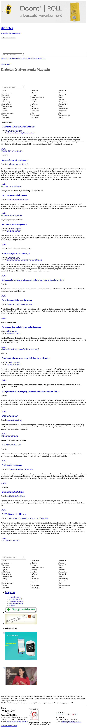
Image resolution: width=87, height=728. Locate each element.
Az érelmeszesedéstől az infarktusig (17, 300)
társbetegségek (65, 115)
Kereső (9, 64)
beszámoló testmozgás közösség (17, 164)
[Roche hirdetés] (21, 659)
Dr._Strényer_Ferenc (13, 258)
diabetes (34, 93)
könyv (62, 100)
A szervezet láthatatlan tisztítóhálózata (18, 126)
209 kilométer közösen (11, 445)
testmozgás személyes (14, 420)
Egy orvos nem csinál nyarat (14, 195)
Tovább (3, 149)
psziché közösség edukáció (16, 496)
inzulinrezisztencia (37, 97)
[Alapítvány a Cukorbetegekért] (34, 720)
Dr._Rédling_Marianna (14, 131)
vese (61, 117)
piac (33, 106)
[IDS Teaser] (21, 684)
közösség (6, 102)
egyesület (34, 95)
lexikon (34, 102)
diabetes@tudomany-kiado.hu (71, 722)
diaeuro (62, 93)
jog (61, 97)
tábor (5, 115)
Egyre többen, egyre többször (14, 160)
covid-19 (63, 91)
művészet (34, 104)
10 (9, 540)
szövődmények (8, 113)
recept (5, 109)
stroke (5, 111)
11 (11, 540)
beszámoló (35, 91)
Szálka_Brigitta (11, 331)
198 (17, 540)
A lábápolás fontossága (12, 465)
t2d (61, 113)
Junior (38, 58)
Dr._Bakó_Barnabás (13, 362)
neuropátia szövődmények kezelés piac (20, 469)
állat (4, 91)
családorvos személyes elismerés (18, 200)
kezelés (34, 100)
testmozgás (35, 117)
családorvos (7, 93)
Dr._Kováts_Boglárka (13, 229)
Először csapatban (10, 416)
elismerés (63, 95)
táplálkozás (35, 115)
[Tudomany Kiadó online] (8, 713)
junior (5, 100)
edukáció (6, 95)
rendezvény (64, 109)
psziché (62, 106)
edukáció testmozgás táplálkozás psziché (20, 133)
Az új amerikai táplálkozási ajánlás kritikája (21, 327)
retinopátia (35, 109)
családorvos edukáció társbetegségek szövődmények (24, 260)
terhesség (6, 117)
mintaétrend (7, 104)
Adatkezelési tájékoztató (9, 726)
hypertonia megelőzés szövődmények (19, 304)
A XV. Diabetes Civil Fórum (14, 514)
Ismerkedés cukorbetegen (13, 492)
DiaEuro (43, 58)
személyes (63, 111)
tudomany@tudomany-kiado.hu (17, 721)
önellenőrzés (7, 106)
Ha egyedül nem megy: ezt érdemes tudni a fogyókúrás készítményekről (33, 280)
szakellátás (35, 111)
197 (14, 540)
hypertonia (7, 97)
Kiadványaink (12, 58)
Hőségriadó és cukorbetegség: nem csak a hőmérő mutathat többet (31, 391)
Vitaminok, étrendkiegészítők (14, 224)
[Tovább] (11, 151)
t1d (32, 113)
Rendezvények (22, 58)
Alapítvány (31, 58)
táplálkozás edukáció (14, 231)
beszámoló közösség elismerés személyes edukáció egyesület (27, 518)
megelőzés (63, 102)
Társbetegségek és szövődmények (16, 253)
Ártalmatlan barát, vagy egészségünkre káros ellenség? (26, 358)
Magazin (4, 58)
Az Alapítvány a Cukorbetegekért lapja (11, 33)
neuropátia (63, 104)
